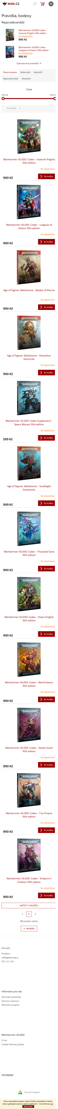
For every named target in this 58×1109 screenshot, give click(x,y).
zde (51, 1104)
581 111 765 (8, 961)
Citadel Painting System (13, 1044)
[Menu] (51, 4)
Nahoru (30, 928)
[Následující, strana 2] (29, 914)
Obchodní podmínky (11, 997)
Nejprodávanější (10, 78)
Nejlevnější (25, 72)
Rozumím (28, 1106)
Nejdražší (38, 72)
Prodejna (6, 953)
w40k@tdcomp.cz (10, 957)
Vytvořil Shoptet (32, 1092)
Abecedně (26, 78)
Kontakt (6, 948)
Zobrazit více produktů (28, 63)
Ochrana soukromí (10, 1001)
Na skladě (13, 108)
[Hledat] (35, 4)
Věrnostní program (10, 1004)
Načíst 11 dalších (29, 905)
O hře (4, 1040)
